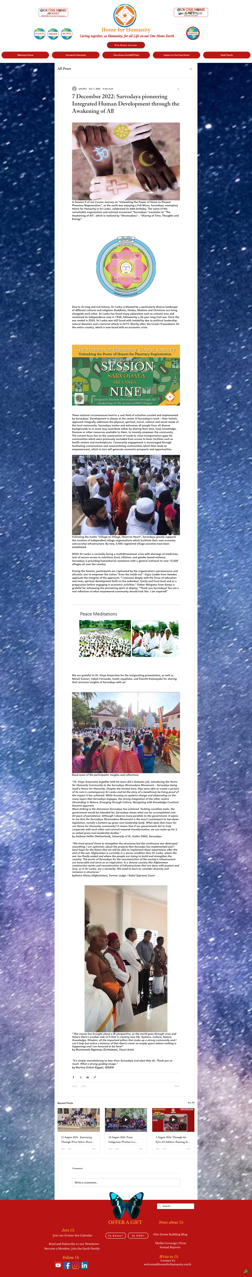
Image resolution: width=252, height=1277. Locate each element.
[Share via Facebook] (73, 1077)
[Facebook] (67, 1265)
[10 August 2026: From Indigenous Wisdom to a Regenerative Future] (126, 1120)
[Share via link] (94, 1077)
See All (191, 1102)
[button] (190, 69)
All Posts (64, 69)
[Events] (40, 34)
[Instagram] (75, 1265)
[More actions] (178, 89)
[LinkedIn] (84, 1265)
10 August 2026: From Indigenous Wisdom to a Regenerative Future (121, 1140)
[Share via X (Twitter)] (80, 1077)
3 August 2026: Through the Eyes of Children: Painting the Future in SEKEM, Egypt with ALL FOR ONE (172, 1140)
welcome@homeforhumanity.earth (167, 1264)
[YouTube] (58, 1265)
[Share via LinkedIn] (87, 1077)
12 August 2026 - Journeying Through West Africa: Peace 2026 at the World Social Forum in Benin (78, 1140)
